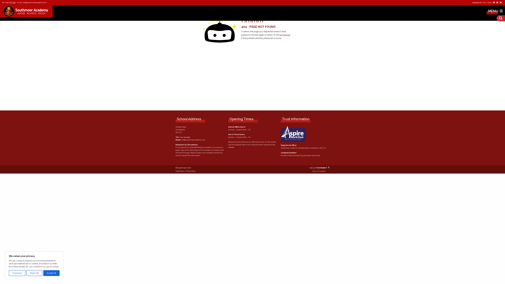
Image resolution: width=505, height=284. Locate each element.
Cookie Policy (180, 171)
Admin (314, 171)
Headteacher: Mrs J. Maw (481, 3)
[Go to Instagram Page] (501, 3)
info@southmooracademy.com (35, 3)
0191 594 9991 (10, 3)
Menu (493, 11)
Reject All (34, 273)
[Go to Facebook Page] (494, 3)
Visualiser (322, 171)
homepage (285, 35)
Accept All (51, 273)
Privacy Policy (190, 171)
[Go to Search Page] (501, 18)
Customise (17, 273)
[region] (34, 265)
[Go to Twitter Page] (497, 3)
